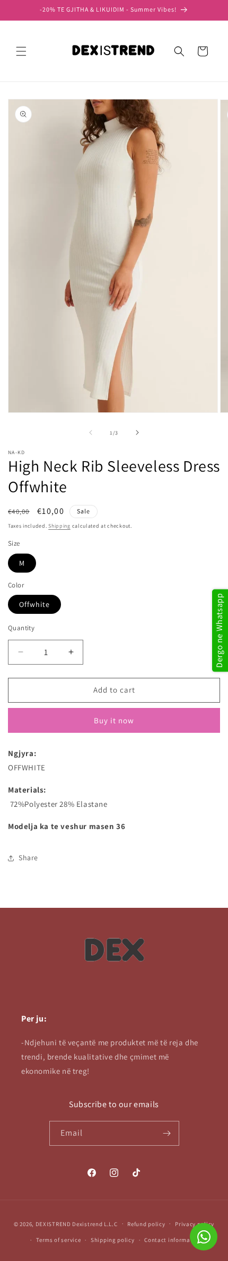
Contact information (172, 1240)
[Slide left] (90, 432)
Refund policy (146, 1224)
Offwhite (34, 604)
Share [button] (28, 857)
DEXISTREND (53, 1223)
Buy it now (114, 720)
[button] (21, 51)
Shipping (59, 525)
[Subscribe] (167, 1133)
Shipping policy (113, 1240)
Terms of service (58, 1240)
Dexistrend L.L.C (94, 1223)
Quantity (21, 627)
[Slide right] (137, 432)
